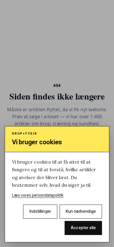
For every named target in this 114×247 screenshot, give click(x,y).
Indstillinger (40, 211)
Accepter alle (83, 228)
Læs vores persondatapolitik (37, 195)
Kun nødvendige (81, 211)
